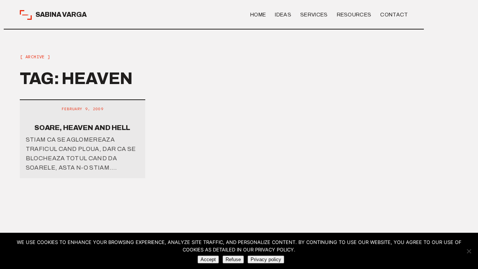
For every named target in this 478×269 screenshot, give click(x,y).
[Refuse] (468, 251)
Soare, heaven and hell (82, 128)
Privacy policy (266, 259)
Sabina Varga (61, 14)
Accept (208, 259)
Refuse (233, 259)
